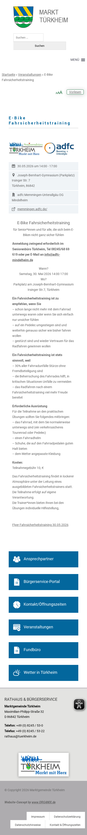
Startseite (8, 74)
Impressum (38, 816)
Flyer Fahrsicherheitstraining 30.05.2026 (40, 525)
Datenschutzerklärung (67, 816)
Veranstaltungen (29, 74)
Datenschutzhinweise (28, 825)
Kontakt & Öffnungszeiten (65, 825)
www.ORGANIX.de (44, 802)
